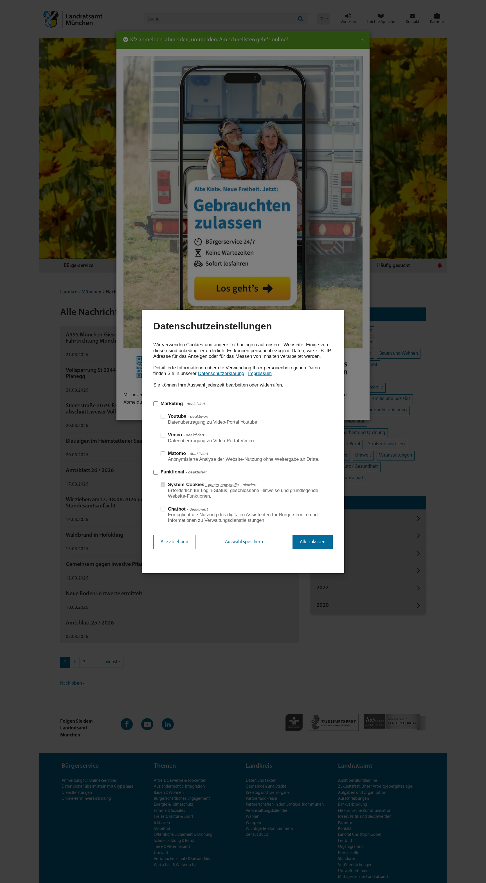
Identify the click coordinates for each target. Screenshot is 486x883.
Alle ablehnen (174, 542)
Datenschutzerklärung (221, 373)
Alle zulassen (312, 542)
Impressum (260, 373)
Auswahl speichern (244, 542)
